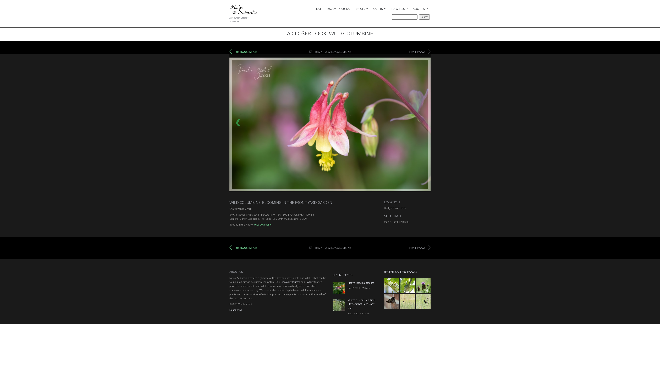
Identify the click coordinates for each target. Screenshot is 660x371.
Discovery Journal (339, 8)
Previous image (246, 51)
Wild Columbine (263, 224)
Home (318, 8)
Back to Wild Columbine (333, 51)
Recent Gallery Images (400, 271)
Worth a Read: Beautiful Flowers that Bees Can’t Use (361, 304)
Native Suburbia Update (361, 282)
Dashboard (235, 309)
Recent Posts (343, 275)
